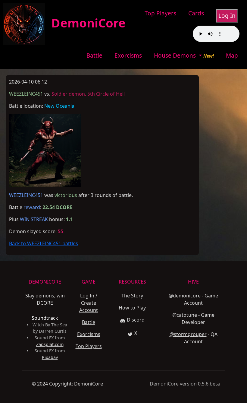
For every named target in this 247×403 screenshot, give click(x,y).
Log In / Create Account (88, 302)
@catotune (184, 315)
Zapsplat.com (50, 344)
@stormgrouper (188, 334)
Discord (136, 319)
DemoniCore (85, 22)
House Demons (175, 55)
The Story (132, 295)
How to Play (132, 307)
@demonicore (185, 295)
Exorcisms (128, 55)
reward (31, 207)
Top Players (160, 13)
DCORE (45, 303)
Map (232, 55)
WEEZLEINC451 (26, 195)
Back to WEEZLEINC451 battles (43, 243)
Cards (196, 13)
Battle (94, 55)
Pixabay (50, 357)
